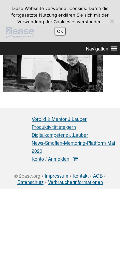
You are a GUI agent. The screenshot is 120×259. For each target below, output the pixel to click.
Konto (38, 158)
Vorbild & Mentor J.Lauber (59, 119)
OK (60, 31)
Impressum (56, 175)
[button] (97, 48)
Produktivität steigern (54, 127)
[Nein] (111, 21)
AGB (98, 175)
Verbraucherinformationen (75, 182)
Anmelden (58, 158)
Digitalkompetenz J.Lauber (60, 134)
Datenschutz (30, 182)
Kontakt (81, 175)
